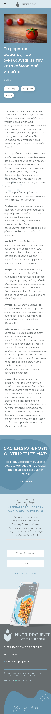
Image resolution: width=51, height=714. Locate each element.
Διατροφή (11, 88)
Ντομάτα (28, 88)
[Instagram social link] (36, 708)
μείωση (26, 248)
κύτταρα (40, 276)
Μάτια (8, 379)
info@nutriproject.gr (17, 661)
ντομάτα (11, 111)
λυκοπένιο (23, 305)
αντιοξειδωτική (13, 125)
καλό (19, 358)
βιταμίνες (9, 168)
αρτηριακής (11, 256)
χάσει (18, 164)
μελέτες (8, 209)
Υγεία (7, 79)
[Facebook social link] (32, 708)
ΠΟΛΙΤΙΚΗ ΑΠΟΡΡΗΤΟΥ (25, 676)
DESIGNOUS (26, 681)
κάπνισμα (9, 235)
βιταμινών (38, 143)
